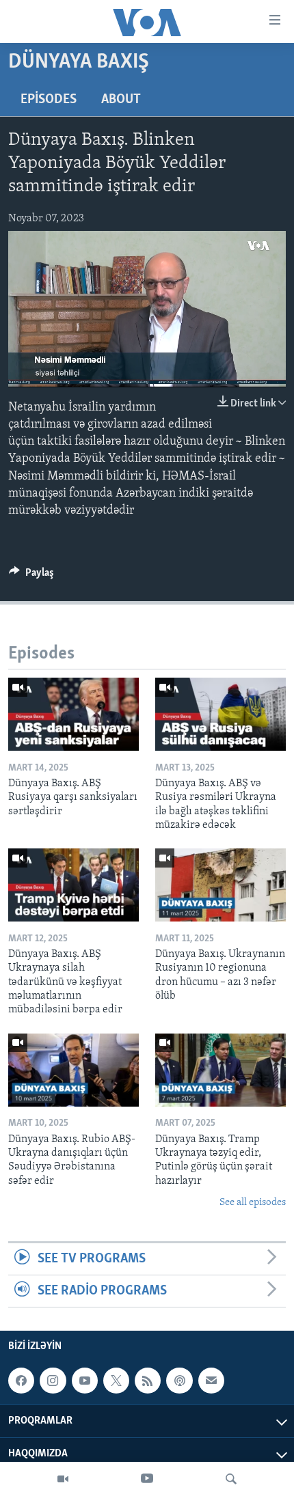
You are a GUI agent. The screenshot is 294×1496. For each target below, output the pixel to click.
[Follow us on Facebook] (21, 1381)
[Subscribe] (211, 1381)
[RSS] (148, 1381)
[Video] (62, 1479)
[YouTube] (147, 1479)
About (121, 100)
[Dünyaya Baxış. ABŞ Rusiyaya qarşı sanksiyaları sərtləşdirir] (73, 714)
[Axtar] (231, 1479)
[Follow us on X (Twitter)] (116, 1381)
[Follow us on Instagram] (53, 1381)
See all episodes (252, 1202)
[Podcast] (179, 1381)
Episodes (49, 100)
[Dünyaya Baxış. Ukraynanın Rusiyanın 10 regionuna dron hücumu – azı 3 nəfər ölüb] (220, 885)
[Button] (31, 576)
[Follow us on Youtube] (85, 1381)
